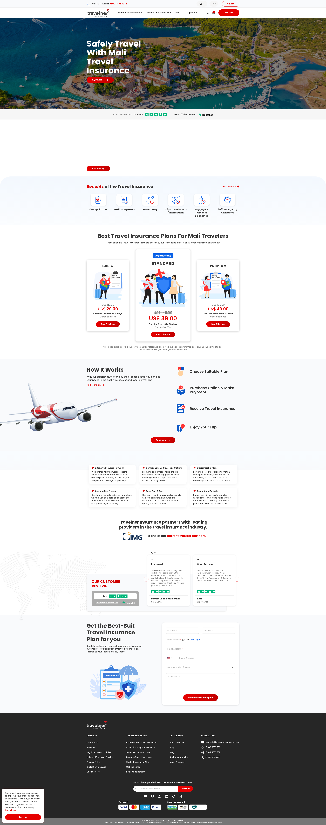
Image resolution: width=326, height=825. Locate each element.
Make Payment (177, 762)
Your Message (174, 676)
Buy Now (229, 12)
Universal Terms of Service (100, 757)
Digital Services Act (96, 766)
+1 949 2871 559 (212, 747)
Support (191, 12)
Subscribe (185, 788)
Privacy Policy (93, 762)
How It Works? (177, 742)
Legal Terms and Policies (99, 752)
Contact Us (92, 742)
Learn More (10, 810)
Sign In (230, 3)
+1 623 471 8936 (118, 3)
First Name (172, 630)
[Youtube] (145, 796)
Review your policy (179, 757)
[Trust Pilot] (156, 114)
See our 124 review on (107, 602)
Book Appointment (135, 771)
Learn (176, 12)
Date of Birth (173, 639)
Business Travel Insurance (139, 757)
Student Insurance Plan (159, 12)
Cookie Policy (93, 771)
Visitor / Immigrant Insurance (140, 747)
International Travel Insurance (141, 742)
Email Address (174, 649)
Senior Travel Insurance (138, 752)
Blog (172, 752)
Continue (23, 817)
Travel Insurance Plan (129, 12)
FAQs (172, 747)
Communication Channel (178, 667)
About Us (91, 747)
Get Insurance (229, 186)
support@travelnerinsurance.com (222, 742)
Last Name (209, 630)
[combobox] (171, 658)
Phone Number (186, 658)
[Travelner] (99, 13)
